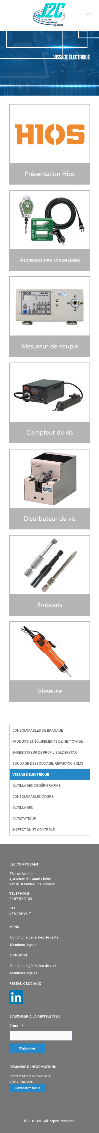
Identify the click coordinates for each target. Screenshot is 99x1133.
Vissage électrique (30, 774)
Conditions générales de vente (34, 937)
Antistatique (24, 818)
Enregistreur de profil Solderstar (44, 752)
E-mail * (16, 1026)
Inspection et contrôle (33, 830)
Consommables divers (33, 796)
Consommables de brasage (37, 730)
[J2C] (49, 15)
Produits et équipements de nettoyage (47, 741)
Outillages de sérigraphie (36, 785)
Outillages (22, 807)
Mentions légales (23, 945)
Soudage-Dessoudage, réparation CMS (47, 763)
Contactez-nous (27, 1088)
